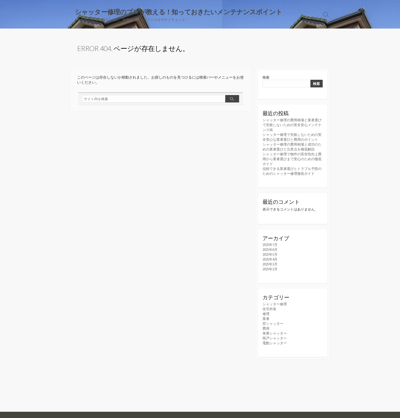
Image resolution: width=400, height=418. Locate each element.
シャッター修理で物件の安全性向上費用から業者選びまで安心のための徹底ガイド (292, 159)
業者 (265, 318)
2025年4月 (270, 259)
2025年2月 (270, 269)
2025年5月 (270, 254)
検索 (265, 77)
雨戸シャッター (274, 338)
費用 (265, 328)
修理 (265, 314)
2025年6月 (270, 249)
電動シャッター (274, 343)
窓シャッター (272, 323)
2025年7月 (270, 245)
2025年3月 (270, 264)
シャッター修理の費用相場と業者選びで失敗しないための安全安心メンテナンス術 (292, 125)
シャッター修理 (274, 304)
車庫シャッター (274, 333)
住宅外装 (269, 309)
